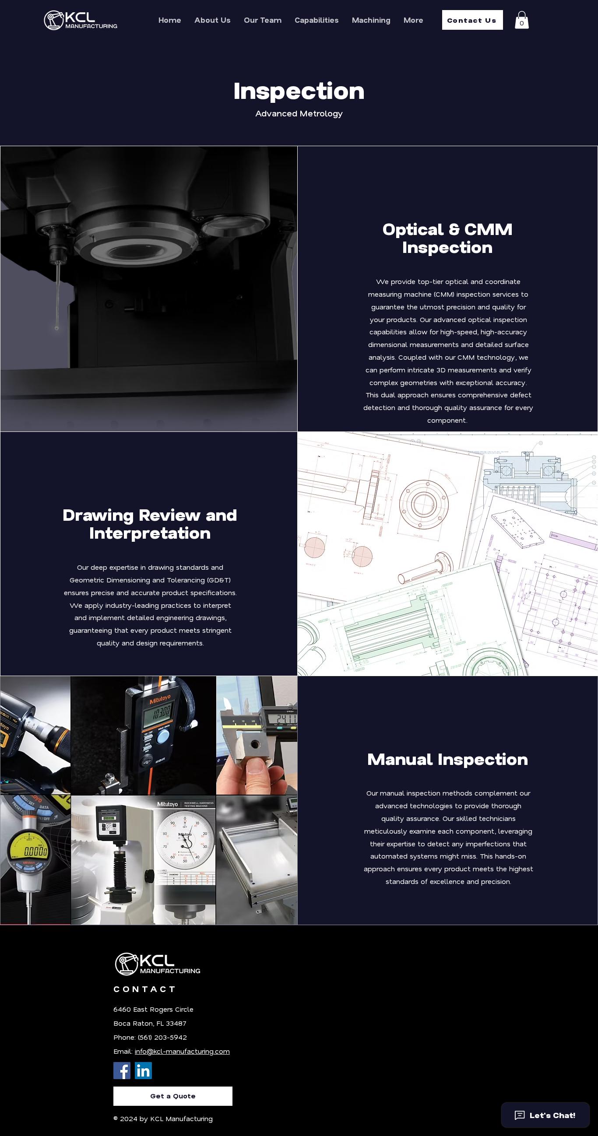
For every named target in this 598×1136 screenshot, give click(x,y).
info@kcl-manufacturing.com (182, 1051)
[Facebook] (121, 1070)
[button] (521, 20)
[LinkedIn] (143, 1070)
